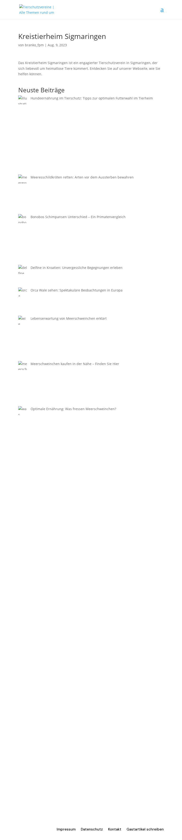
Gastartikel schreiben (145, 830)
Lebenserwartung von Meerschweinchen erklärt (69, 318)
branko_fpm (34, 45)
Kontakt (114, 830)
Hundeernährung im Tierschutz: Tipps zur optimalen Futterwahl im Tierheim (92, 98)
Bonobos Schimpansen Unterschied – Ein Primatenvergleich (78, 217)
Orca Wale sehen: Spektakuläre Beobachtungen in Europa (77, 290)
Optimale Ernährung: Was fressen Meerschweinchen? (73, 409)
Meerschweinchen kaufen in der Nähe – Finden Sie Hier (75, 363)
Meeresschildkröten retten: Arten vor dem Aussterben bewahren (82, 177)
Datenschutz (92, 830)
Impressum (66, 830)
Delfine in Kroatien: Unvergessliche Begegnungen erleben (77, 267)
